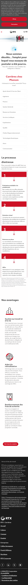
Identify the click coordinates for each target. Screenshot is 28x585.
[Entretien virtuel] (14, 213)
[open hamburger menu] (1, 32)
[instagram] (20, 565)
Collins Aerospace (7, 546)
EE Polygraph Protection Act (10, 499)
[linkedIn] (8, 565)
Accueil (3, 526)
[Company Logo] (13, 32)
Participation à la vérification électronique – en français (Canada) (12, 492)
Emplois (3, 538)
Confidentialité (7, 578)
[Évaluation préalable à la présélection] (14, 186)
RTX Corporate (6, 558)
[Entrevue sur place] (14, 239)
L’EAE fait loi (5, 486)
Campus (3, 534)
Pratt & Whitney (6, 550)
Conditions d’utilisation (9, 575)
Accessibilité (5, 573)
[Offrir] (14, 265)
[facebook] (2, 565)
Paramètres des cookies (10, 580)
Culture (3, 530)
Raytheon (4, 554)
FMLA (3, 497)
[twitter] (14, 565)
